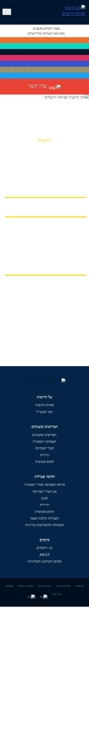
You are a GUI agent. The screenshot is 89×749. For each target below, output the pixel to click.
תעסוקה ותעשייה (44, 441)
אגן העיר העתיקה (45, 491)
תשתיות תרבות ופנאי (44, 518)
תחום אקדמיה (44, 462)
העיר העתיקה (44, 448)
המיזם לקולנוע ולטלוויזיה (44, 561)
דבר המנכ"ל (44, 412)
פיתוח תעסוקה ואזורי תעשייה (44, 485)
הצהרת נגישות (25, 586)
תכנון (44, 498)
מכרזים (9, 586)
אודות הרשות (44, 405)
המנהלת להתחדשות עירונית (44, 525)
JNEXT (44, 555)
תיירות (44, 455)
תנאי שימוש (44, 586)
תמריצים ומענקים (44, 435)
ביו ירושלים (44, 548)
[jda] (6, 12)
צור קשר (56, 594)
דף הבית (79, 586)
